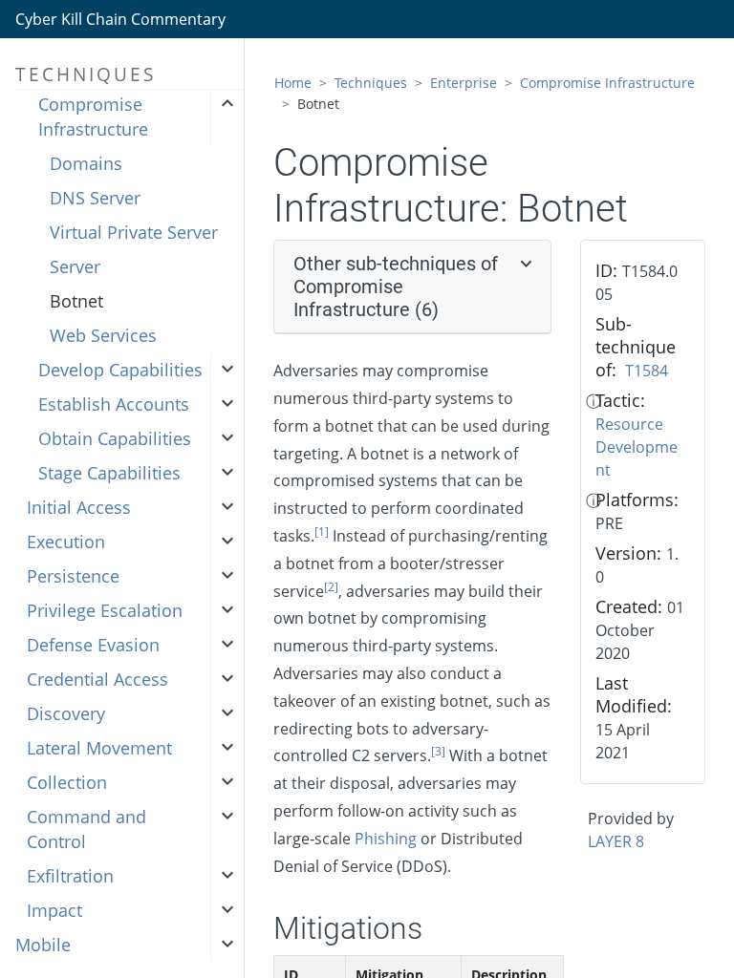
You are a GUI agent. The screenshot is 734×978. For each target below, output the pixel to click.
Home (293, 83)
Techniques (371, 83)
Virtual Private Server (134, 232)
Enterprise (463, 83)
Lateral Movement (99, 747)
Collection (67, 782)
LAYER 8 (616, 841)
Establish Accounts (113, 404)
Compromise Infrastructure (93, 116)
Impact (54, 910)
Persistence (73, 575)
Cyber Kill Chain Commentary (120, 19)
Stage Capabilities (109, 472)
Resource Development (636, 447)
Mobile (43, 944)
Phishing (386, 838)
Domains (86, 163)
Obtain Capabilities (114, 438)
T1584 (646, 370)
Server (75, 266)
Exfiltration (70, 875)
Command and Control (86, 829)
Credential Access (97, 679)
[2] (331, 587)
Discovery (66, 713)
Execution (66, 541)
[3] (438, 751)
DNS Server (95, 197)
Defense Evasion (93, 644)
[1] (321, 531)
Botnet (76, 300)
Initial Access (79, 507)
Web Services (103, 335)
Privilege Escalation (105, 610)
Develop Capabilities (120, 369)
